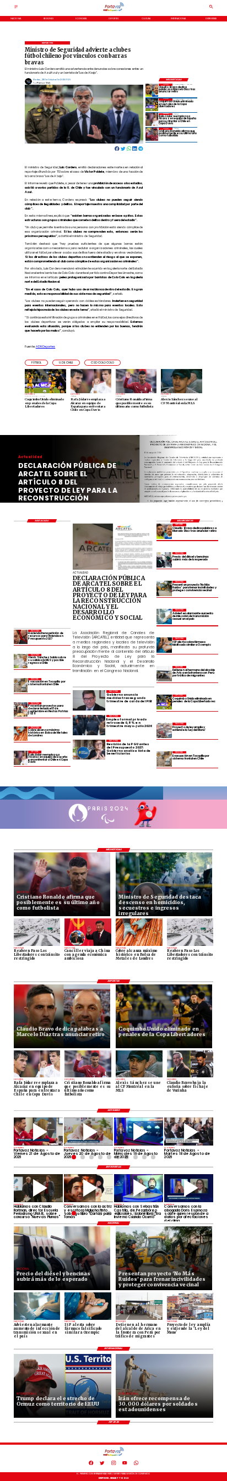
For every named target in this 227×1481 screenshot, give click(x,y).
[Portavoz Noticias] (16, 8)
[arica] (164, 673)
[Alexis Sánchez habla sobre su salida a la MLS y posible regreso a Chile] (21, 661)
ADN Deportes (46, 346)
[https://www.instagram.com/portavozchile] (113, 1464)
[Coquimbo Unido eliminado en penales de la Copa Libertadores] (152, 104)
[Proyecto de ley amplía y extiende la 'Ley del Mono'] (164, 730)
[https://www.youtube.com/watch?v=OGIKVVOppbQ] (138, 1131)
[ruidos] (164, 588)
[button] (36, 363)
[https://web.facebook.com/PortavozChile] (91, 1464)
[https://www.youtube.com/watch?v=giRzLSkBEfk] (88, 1131)
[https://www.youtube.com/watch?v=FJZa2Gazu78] (38, 1188)
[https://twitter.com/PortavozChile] (102, 1464)
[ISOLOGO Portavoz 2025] (113, 10)
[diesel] (164, 560)
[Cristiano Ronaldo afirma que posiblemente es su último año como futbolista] (152, 134)
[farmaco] (164, 645)
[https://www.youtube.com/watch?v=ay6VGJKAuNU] (188, 1188)
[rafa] (152, 119)
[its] (164, 616)
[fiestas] (21, 709)
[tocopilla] (164, 759)
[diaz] (152, 90)
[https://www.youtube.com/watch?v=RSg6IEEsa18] (38, 1131)
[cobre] (21, 733)
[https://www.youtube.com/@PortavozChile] (124, 1464)
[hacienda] (21, 636)
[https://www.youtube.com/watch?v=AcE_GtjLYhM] (188, 1131)
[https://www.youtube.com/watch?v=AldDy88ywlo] (138, 1188)
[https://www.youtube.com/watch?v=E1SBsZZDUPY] (88, 1188)
